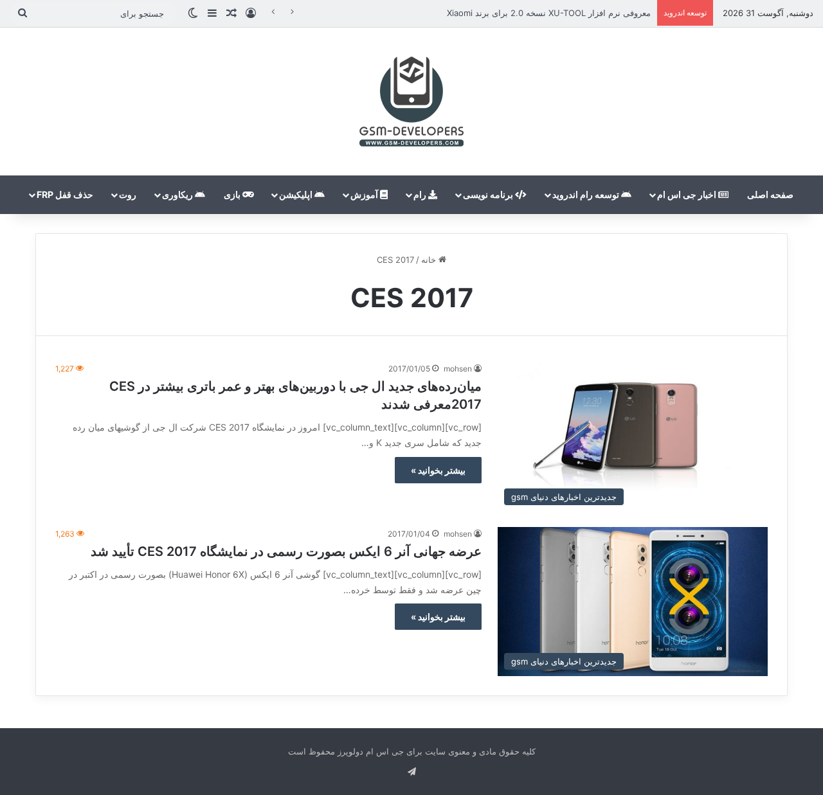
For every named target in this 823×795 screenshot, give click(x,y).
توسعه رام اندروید (586, 194)
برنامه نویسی (489, 194)
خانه (430, 260)
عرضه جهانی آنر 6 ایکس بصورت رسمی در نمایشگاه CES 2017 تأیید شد (286, 551)
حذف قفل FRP (65, 194)
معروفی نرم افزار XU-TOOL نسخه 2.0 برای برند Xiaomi (549, 13)
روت (127, 194)
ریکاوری (178, 194)
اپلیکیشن (296, 194)
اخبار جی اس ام (687, 194)
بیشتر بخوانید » (438, 470)
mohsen (458, 368)
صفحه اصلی (770, 194)
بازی (233, 194)
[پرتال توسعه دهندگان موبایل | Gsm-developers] (411, 101)
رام (420, 194)
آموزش (365, 194)
